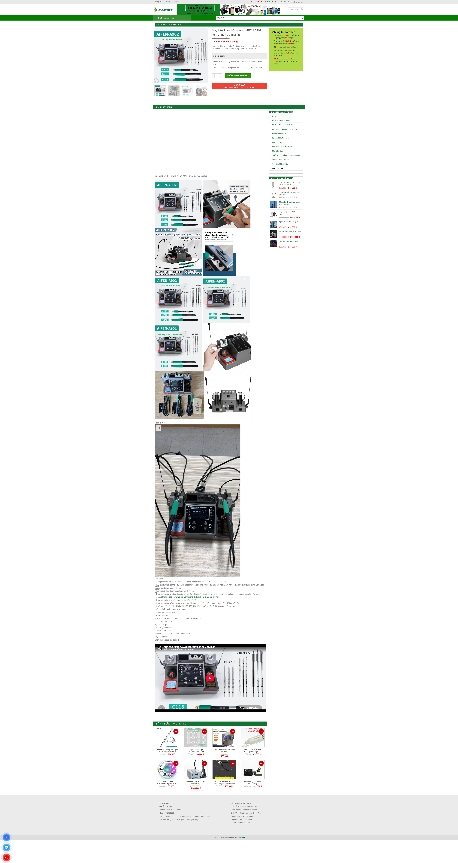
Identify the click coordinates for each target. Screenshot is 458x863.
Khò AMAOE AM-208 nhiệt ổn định (224, 751)
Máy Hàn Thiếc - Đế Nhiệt (282, 146)
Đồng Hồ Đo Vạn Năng (281, 120)
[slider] (190, 597)
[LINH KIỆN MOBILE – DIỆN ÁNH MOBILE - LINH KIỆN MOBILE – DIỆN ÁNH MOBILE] (163, 9)
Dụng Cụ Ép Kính (278, 116)
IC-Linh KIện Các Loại (280, 138)
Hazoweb (241, 837)
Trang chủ (158, 2)
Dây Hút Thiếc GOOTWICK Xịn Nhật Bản (167, 783)
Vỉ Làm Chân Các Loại (280, 159)
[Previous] (157, 55)
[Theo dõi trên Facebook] (292, 2)
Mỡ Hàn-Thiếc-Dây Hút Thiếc (283, 125)
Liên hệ (176, 2)
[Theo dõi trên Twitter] (297, 2)
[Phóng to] (156, 80)
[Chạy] (157, 580)
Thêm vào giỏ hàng (237, 76)
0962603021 (285, 2)
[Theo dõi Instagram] (294, 2)
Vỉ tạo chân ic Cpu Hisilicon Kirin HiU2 (196, 751)
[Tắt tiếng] (157, 596)
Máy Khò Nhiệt (277, 142)
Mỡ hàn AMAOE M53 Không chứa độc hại (252, 751)
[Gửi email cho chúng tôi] (299, 2)
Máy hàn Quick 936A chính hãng (252, 783)
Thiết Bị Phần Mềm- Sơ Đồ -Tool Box (286, 155)
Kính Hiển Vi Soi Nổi (279, 133)
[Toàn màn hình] (157, 602)
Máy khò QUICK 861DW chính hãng (195, 783)
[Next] (204, 55)
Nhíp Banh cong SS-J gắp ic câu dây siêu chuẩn (167, 751)
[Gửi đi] (302, 18)
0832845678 (269, 2)
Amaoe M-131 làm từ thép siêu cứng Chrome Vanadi (224, 783)
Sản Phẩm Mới (175, 25)
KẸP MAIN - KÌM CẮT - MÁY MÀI (284, 129)
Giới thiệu (168, 2)
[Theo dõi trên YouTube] (301, 2)
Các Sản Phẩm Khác (280, 164)
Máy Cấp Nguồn (278, 151)
